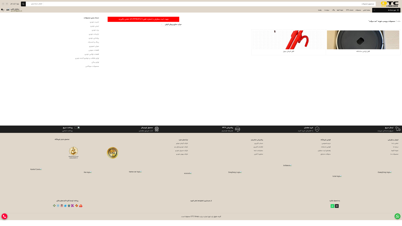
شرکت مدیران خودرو (181, 151)
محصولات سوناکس (92, 66)
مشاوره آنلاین (258, 154)
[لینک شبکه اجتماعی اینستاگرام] (6, 4)
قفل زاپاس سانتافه (363, 51)
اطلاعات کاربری (258, 147)
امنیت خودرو (94, 22)
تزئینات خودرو (94, 34)
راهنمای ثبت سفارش (324, 151)
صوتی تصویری (94, 46)
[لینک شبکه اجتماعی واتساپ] (3, 4)
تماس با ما (395, 143)
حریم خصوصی (326, 143)
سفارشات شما (258, 151)
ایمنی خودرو (94, 26)
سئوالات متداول (325, 154)
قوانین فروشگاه (326, 140)
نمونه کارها (394, 151)
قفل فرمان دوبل (288, 51)
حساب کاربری (258, 143)
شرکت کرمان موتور (182, 143)
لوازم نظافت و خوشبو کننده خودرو (87, 58)
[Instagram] (337, 206)
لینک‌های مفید (183, 140)
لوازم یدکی (95, 62)
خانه (398, 21)
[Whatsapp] (332, 206)
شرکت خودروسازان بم (181, 147)
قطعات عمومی (94, 50)
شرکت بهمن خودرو (182, 154)
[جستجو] (23, 4)
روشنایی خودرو (94, 38)
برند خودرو (95, 30)
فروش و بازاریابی (393, 140)
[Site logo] (389, 4)
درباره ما (395, 147)
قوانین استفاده (326, 147)
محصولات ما (394, 154)
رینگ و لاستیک (93, 42)
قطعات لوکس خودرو (92, 54)
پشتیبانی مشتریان (257, 140)
